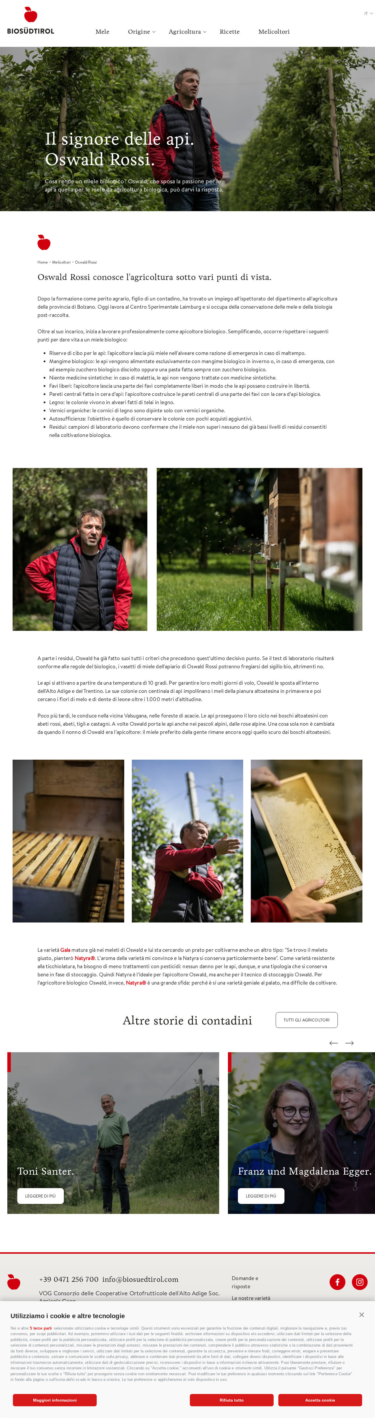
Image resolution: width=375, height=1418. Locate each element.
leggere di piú (40, 1196)
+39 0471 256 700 (69, 1279)
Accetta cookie (320, 1400)
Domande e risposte (245, 1282)
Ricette (230, 31)
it (366, 13)
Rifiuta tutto (232, 1400)
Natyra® (85, 958)
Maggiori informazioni (55, 1400)
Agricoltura (185, 31)
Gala (65, 950)
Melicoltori (274, 31)
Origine (139, 31)
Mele (102, 31)
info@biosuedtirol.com (140, 1279)
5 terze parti (41, 1328)
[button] (361, 1315)
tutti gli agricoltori (307, 1020)
